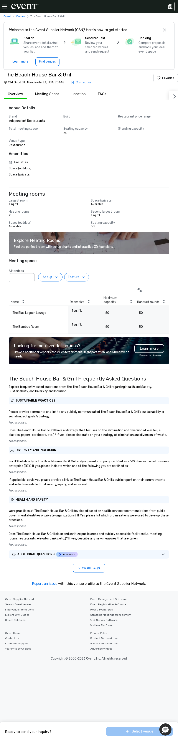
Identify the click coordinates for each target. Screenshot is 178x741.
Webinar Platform (101, 625)
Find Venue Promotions (19, 609)
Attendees (16, 271)
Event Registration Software (108, 604)
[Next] (173, 95)
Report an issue (44, 584)
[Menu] (5, 6)
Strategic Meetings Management (110, 614)
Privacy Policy (99, 633)
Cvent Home (12, 633)
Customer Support (16, 643)
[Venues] (170, 6)
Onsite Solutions (15, 620)
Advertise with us (101, 648)
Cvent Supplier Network (20, 599)
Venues (20, 16)
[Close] (164, 30)
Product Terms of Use (103, 638)
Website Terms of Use (103, 643)
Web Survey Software (103, 620)
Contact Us (12, 638)
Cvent (7, 16)
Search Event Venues (18, 604)
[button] (30, 276)
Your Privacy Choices (18, 648)
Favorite (168, 77)
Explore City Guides (17, 614)
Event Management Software (108, 599)
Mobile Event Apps (101, 609)
